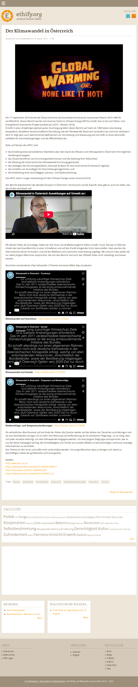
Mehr (132, 539)
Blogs (109, 654)
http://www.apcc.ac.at (16, 463)
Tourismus (93, 482)
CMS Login (8, 658)
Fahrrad (126, 529)
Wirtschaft (117, 517)
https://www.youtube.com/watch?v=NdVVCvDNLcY (31, 466)
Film (98, 517)
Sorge (22, 517)
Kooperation (14, 522)
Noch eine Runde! (16, 610)
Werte (63, 517)
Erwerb (69, 534)
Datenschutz (9, 654)
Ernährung (67, 529)
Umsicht (105, 482)
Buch (109, 651)
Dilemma (55, 529)
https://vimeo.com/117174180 (69, 425)
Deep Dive (111, 665)
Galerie (110, 661)
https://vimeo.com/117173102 (53, 318)
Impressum (8, 651)
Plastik (98, 535)
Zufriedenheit (15, 534)
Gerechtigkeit (85, 528)
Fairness (41, 534)
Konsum (38, 517)
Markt (30, 535)
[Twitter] (128, 16)
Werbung (56, 517)
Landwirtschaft (116, 529)
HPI (16, 517)
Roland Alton (59, 681)
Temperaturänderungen (75, 482)
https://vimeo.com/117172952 (50, 372)
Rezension (92, 522)
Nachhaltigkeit (88, 517)
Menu (3, 3)
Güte (37, 523)
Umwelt (106, 517)
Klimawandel (42, 482)
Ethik (116, 523)
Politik (9, 516)
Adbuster (109, 523)
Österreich (56, 482)
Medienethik (73, 517)
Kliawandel (28, 482)
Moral (30, 517)
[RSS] (134, 16)
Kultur (103, 528)
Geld (102, 523)
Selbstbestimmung (20, 528)
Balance (62, 522)
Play (109, 668)
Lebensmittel (48, 523)
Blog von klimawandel (121, 492)
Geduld (81, 535)
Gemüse (29, 523)
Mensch (79, 523)
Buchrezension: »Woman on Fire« (24, 614)
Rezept (72, 523)
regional (90, 535)
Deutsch (76, 652)
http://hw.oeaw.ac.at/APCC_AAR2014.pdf (26, 470)
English (76, 655)
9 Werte (110, 658)
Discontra (47, 517)
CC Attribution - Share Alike (37, 681)
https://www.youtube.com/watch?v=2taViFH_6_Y (30, 473)
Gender (16, 482)
